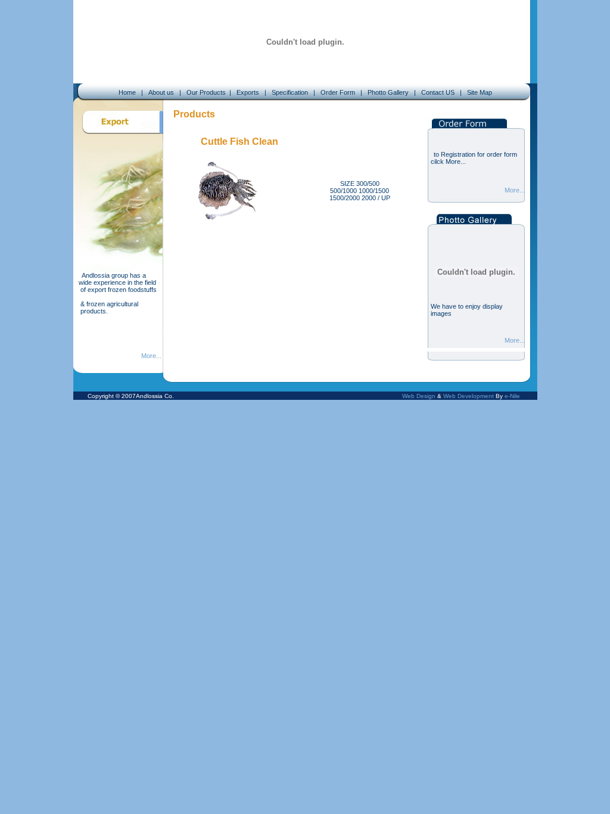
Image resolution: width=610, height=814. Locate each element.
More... (151, 355)
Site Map (479, 92)
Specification (290, 92)
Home (127, 92)
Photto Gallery (389, 92)
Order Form (337, 92)
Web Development (468, 396)
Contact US (437, 92)
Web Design (418, 396)
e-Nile (512, 396)
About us (161, 92)
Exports (247, 92)
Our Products (206, 92)
